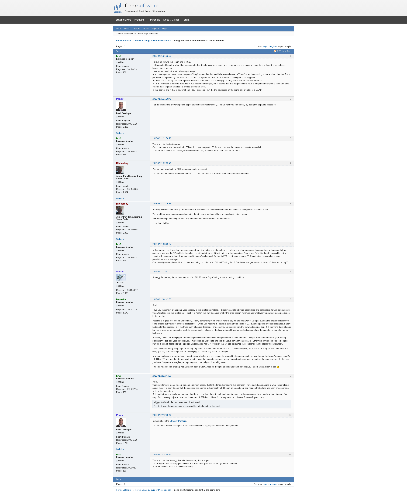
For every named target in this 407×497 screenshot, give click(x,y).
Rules (146, 28)
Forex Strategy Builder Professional (153, 40)
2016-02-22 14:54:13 (161, 454)
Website (120, 133)
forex (142, 5)
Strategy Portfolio (178, 421)
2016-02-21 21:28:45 (161, 99)
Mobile (127, 28)
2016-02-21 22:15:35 (161, 203)
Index (118, 28)
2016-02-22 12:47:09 (161, 376)
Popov (119, 98)
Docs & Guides (171, 19)
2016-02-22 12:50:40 (161, 415)
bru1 (118, 56)
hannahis (121, 299)
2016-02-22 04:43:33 (161, 299)
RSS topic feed (284, 51)
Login (164, 28)
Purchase (155, 19)
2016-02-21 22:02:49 (161, 163)
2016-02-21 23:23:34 (161, 244)
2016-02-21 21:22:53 (161, 56)
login (265, 46)
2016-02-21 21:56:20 (161, 138)
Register (155, 28)
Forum (186, 19)
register (273, 46)
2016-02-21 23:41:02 (161, 271)
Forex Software (122, 19)
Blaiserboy (122, 163)
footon (120, 271)
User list (137, 28)
